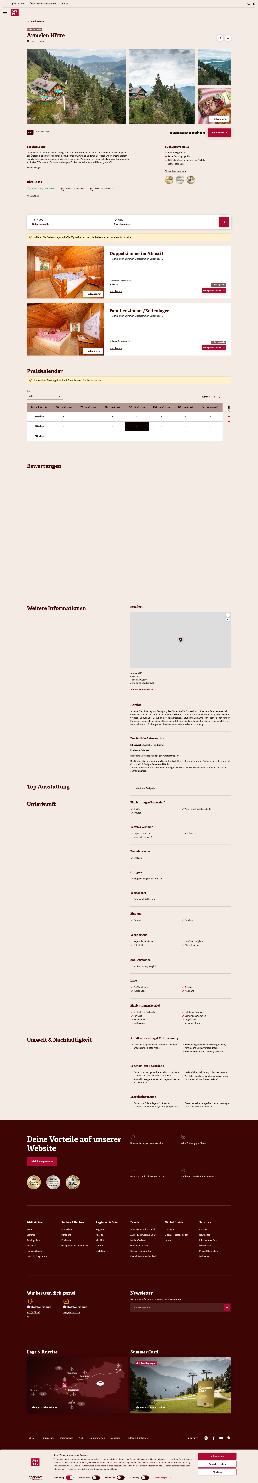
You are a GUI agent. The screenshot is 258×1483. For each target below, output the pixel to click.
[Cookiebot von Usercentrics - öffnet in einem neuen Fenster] (35, 1478)
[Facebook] (213, 1438)
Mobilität (100, 1240)
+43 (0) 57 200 (33, 1312)
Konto (168, 1240)
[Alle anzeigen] (65, 297)
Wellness (31, 1245)
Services (205, 1222)
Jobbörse (115, 1438)
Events (134, 1222)
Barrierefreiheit (97, 1438)
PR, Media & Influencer (137, 1438)
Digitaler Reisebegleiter (176, 1234)
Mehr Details (116, 291)
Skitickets (66, 1234)
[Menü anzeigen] (5, 12)
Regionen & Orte (107, 1222)
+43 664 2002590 (138, 679)
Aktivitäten (35, 1222)
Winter (30, 1229)
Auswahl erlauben (217, 1464)
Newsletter (204, 1234)
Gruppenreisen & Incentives (74, 1245)
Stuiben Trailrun (138, 1240)
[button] (181, 640)
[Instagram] (206, 1438)
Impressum (48, 1438)
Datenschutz (66, 1438)
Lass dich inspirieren (37, 1256)
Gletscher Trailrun (139, 1245)
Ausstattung (33, 196)
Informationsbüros (208, 1240)
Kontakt (203, 1229)
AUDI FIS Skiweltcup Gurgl (143, 1234)
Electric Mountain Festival (143, 1256)
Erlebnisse (66, 1240)
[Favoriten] (249, 4)
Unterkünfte (67, 1229)
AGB (81, 1438)
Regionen (100, 1229)
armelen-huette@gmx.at (142, 683)
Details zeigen (160, 1478)
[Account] (254, 4)
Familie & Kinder (35, 1251)
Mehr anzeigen (34, 167)
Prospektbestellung (208, 1251)
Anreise (64, 3)
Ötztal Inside (174, 1222)
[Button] (227, 1307)
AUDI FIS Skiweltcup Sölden (143, 1229)
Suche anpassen (92, 380)
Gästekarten (171, 1229)
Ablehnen (217, 1472)
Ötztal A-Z (100, 1251)
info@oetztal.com (71, 1312)
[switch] (96, 1477)
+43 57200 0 (19, 3)
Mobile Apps (205, 1245)
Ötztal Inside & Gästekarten (43, 3)
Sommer (31, 1234)
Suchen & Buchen (72, 1222)
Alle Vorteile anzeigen (175, 171)
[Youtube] (221, 1438)
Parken (99, 1245)
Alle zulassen (217, 1456)
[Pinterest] (228, 1438)
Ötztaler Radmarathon (141, 1251)
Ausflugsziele (33, 1240)
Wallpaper (204, 1256)
